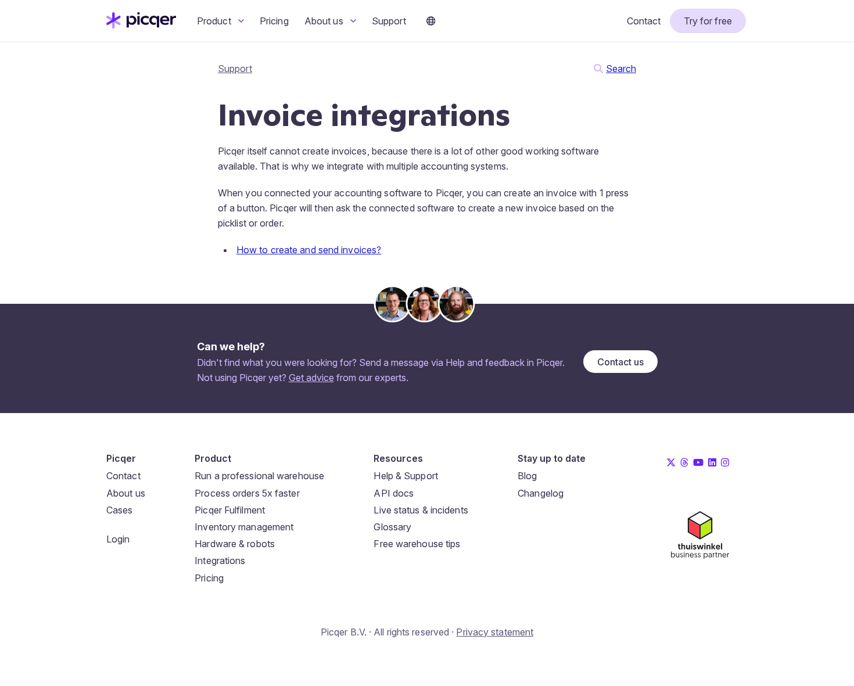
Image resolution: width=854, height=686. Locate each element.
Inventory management (244, 527)
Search (621, 68)
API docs (394, 493)
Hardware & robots (235, 543)
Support (389, 21)
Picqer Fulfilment (230, 510)
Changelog (541, 493)
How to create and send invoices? (308, 250)
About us (325, 21)
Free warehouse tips (417, 543)
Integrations (220, 560)
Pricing (274, 21)
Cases (119, 510)
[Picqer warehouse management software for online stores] (141, 25)
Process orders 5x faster (247, 493)
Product (215, 21)
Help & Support (405, 476)
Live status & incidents (421, 510)
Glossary (392, 527)
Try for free (708, 21)
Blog (527, 476)
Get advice (311, 377)
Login (118, 539)
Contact (644, 21)
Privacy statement (494, 632)
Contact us (620, 362)
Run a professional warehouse (259, 476)
